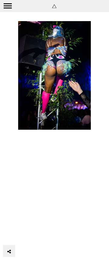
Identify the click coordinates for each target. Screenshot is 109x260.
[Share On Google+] (38, 234)
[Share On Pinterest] (29, 234)
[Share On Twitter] (20, 234)
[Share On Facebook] (11, 234)
